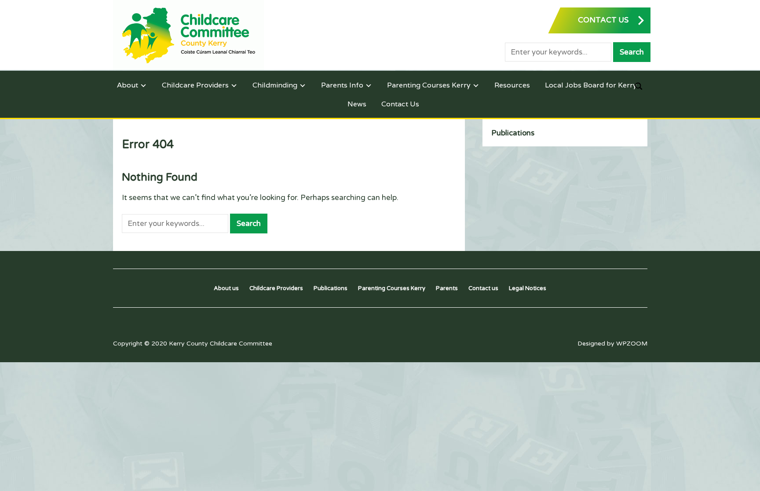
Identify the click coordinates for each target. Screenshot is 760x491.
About (127, 85)
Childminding (274, 85)
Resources (512, 85)
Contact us (483, 288)
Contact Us (400, 104)
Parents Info (342, 85)
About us (226, 288)
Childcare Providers (195, 85)
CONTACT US (603, 20)
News (356, 104)
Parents (447, 288)
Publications (512, 133)
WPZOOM (631, 343)
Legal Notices (527, 288)
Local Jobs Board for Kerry (591, 85)
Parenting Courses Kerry (429, 85)
